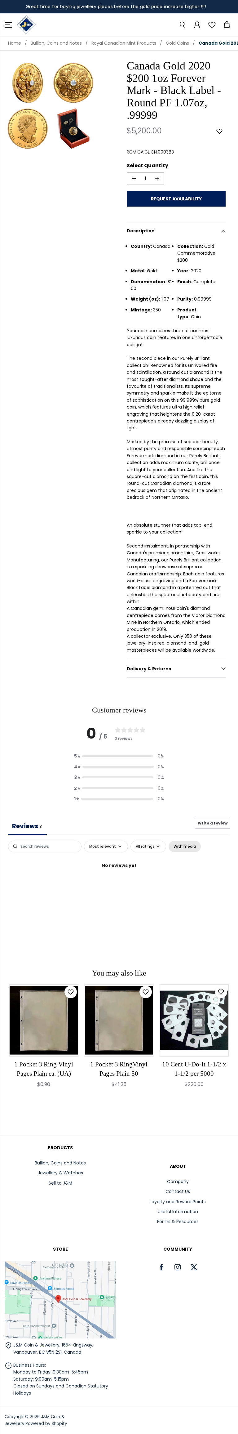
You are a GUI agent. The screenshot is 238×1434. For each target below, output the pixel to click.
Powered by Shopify (46, 1424)
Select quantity (147, 165)
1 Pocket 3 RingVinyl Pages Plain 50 (119, 1069)
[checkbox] (185, 846)
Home (14, 43)
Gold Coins (177, 43)
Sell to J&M (60, 1183)
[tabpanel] (119, 886)
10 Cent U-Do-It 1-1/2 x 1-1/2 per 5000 (194, 1069)
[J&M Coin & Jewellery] (26, 25)
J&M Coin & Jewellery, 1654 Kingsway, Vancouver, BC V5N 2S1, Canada (53, 1348)
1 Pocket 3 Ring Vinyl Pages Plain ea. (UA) (43, 1069)
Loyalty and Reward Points (178, 1202)
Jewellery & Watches (60, 1173)
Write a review (212, 823)
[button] (8, 25)
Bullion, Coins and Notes (56, 43)
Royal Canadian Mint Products (123, 43)
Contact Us (177, 1191)
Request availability (176, 199)
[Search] (182, 25)
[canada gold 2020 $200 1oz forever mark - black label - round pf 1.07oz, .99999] (27, 82)
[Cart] (226, 25)
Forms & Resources (178, 1221)
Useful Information (178, 1211)
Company (178, 1181)
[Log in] (197, 25)
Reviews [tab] (27, 826)
